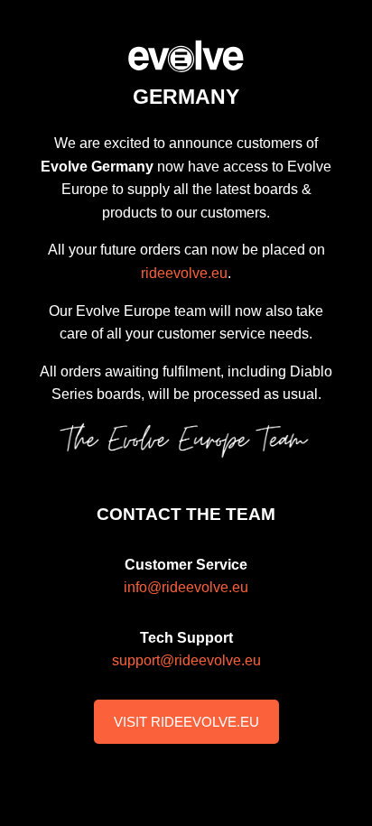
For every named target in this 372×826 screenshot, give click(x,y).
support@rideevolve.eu (186, 660)
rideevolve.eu (184, 273)
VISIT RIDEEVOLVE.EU (186, 721)
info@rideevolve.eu (186, 587)
